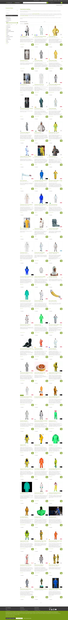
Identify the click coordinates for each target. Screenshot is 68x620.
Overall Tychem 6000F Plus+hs (25, 589)
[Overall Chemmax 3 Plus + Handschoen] (27, 103)
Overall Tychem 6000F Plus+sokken (26, 372)
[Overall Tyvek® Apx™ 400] (41, 487)
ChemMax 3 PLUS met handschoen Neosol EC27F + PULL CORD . (26, 111)
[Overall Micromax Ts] (27, 247)
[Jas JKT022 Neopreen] (27, 511)
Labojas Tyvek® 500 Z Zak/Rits (39, 276)
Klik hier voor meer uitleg (10, 615)
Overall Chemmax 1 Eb (38, 156)
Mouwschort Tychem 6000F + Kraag (55, 324)
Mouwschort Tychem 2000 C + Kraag (55, 180)
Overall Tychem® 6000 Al (38, 565)
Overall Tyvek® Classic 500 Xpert (40, 36)
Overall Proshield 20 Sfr (38, 300)
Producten (9, 5)
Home (6, 5)
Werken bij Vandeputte (44, 0)
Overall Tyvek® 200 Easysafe (39, 252)
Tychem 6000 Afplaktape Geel (39, 372)
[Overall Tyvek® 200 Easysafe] (41, 247)
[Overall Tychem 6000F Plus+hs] (27, 583)
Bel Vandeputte (36, 0)
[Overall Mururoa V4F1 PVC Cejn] (27, 559)
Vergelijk (22, 46)
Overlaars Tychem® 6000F (53, 228)
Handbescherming (37, 610)
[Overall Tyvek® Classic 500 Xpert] (41, 30)
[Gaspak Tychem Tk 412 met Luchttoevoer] (55, 367)
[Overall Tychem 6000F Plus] (27, 127)
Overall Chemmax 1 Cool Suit (54, 132)
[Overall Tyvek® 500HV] (41, 343)
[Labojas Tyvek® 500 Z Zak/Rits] (41, 271)
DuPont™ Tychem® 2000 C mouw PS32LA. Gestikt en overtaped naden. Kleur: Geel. (55, 303)
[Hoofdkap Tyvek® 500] (55, 271)
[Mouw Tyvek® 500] (27, 175)
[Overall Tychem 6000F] (41, 54)
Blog (58, 0)
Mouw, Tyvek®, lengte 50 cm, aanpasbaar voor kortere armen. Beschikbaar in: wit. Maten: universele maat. (26, 184)
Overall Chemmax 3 (52, 156)
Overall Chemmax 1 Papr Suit (54, 565)
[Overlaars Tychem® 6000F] (55, 223)
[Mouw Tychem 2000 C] (55, 295)
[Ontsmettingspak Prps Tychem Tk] (55, 463)
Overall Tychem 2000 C (53, 60)
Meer (7, 43)
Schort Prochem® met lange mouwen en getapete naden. (26, 231)
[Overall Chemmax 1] (55, 30)
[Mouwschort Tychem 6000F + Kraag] (55, 319)
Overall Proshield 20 (52, 348)
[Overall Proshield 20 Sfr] (41, 295)
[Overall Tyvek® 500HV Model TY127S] (55, 535)
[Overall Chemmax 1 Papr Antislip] (41, 535)
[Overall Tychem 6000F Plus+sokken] (27, 367)
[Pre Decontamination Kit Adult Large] (41, 391)
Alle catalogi (26, 23)
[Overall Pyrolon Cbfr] (55, 511)
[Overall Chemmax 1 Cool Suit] (55, 127)
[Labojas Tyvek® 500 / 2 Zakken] (27, 151)
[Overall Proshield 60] (27, 415)
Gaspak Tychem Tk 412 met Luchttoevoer (56, 372)
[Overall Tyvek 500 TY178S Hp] (27, 319)
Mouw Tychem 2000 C (53, 300)
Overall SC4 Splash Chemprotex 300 (26, 276)
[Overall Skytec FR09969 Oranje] (41, 463)
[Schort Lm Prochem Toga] (27, 223)
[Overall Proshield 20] (55, 343)
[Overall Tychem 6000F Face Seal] (55, 78)
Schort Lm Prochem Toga (24, 228)
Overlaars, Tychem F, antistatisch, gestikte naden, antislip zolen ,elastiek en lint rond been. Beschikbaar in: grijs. (55, 232)
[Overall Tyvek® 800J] (55, 103)
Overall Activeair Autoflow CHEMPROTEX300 (57, 589)
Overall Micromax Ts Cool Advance (26, 204)
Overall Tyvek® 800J (52, 108)
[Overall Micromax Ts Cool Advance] (27, 199)
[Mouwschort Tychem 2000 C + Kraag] (55, 175)
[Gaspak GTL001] (27, 439)
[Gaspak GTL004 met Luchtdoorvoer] (27, 463)
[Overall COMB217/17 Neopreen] (55, 391)
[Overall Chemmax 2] (41, 127)
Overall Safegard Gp (23, 36)
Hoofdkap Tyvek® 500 (53, 276)
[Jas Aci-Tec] (55, 439)
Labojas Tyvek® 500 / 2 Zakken (25, 156)
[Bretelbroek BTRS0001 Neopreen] (55, 487)
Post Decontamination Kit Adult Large (41, 589)
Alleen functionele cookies (27, 618)
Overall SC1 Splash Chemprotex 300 (40, 204)
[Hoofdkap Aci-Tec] (41, 511)
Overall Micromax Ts (23, 252)
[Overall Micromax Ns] (27, 54)
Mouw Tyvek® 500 (23, 180)
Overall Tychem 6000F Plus (25, 132)
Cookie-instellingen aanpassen (10, 618)
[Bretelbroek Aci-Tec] (55, 415)
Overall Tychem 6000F (38, 60)
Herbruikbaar (8, 27)
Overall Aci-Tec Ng (37, 324)
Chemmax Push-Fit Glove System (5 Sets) (27, 348)
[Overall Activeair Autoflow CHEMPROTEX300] (55, 583)
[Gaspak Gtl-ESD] (41, 439)
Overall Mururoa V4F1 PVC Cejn (25, 565)
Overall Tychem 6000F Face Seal (54, 84)
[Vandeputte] (9, 2)
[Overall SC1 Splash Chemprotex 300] (41, 199)
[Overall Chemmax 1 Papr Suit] (55, 559)
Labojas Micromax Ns (38, 228)
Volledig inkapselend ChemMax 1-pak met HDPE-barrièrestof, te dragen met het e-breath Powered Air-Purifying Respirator (55, 568)
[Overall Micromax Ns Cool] (41, 78)
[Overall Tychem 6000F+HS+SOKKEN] (41, 415)
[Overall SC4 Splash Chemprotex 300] (27, 271)
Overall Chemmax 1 (52, 36)
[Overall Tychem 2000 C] (55, 54)
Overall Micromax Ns (24, 60)
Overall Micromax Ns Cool (39, 84)
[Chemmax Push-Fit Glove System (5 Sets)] (27, 343)
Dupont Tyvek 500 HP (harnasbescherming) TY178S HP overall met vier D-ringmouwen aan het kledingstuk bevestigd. (27, 328)
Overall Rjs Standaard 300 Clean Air (40, 180)
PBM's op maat (36, 609)
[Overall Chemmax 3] (55, 151)
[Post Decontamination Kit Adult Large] (41, 583)
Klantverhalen (51, 0)
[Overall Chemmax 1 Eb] (41, 151)
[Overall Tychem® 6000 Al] (41, 559)
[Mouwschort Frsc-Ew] (27, 487)
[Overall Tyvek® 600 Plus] (55, 199)
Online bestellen (22, 609)
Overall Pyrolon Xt (23, 84)
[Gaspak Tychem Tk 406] (27, 535)
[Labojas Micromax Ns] (41, 223)
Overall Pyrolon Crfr (38, 108)
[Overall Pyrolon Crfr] (41, 103)
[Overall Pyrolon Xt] (27, 78)
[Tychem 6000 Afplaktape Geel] (41, 367)
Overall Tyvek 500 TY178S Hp (25, 324)
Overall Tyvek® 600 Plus (53, 204)
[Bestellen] (32, 45)
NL (61, 0)
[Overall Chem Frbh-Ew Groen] (27, 295)
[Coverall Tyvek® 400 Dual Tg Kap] (27, 391)
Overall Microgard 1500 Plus (54, 252)
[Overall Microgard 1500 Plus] (55, 247)
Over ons (55, 0)
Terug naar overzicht (59, 5)
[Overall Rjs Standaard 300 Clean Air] (41, 175)
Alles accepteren (19, 618)
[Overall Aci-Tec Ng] (41, 319)
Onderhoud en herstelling (24, 610)
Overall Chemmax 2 (37, 132)
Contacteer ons (8, 610)
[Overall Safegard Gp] (27, 30)
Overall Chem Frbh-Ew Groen (25, 300)
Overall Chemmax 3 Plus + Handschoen (27, 108)
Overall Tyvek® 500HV (38, 348)
